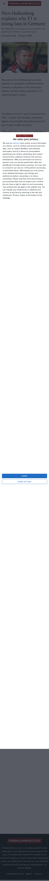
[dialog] (24, 440)
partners (16, 143)
